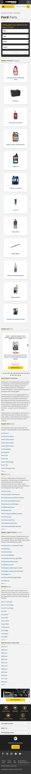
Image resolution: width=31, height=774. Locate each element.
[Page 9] (14, 373)
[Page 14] (22, 373)
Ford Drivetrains (6, 517)
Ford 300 (3, 611)
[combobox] (22, 6)
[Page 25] (20, 375)
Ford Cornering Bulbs (7, 555)
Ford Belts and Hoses (7, 507)
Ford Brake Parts (6, 510)
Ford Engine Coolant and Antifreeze (12, 571)
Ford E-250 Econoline (7, 443)
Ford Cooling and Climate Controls (11, 513)
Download (15, 747)
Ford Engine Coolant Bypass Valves (11, 568)
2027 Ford (4, 647)
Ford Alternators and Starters (10, 494)
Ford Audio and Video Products (10, 501)
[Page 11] (17, 373)
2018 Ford (4, 675)
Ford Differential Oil (7, 565)
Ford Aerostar (5, 627)
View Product (15, 368)
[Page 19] (10, 375)
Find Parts (15, 52)
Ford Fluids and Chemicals (9, 523)
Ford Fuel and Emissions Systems (11, 526)
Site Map (15, 761)
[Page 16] (25, 373)
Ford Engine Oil (5, 574)
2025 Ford (4, 653)
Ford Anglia (4, 630)
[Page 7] (11, 373)
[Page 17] (27, 373)
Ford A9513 (4, 614)
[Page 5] (8, 373)
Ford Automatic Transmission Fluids (12, 545)
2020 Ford (4, 669)
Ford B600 (4, 637)
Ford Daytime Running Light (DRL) (11, 558)
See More (15, 359)
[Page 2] (3, 373)
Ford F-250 (4, 465)
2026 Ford (4, 650)
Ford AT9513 (5, 621)
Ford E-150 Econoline (7, 439)
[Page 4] (6, 373)
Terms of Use (9, 761)
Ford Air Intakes (6, 491)
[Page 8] (13, 373)
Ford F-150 (4, 459)
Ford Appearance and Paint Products (12, 498)
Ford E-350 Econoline (7, 446)
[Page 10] (16, 373)
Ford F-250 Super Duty (8, 468)
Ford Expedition (6, 449)
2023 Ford (4, 659)
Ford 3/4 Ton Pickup (7, 608)
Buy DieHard (15, 700)
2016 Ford (4, 682)
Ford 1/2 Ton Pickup (7, 605)
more (3, 471)
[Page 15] (24, 373)
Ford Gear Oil (5, 581)
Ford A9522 (4, 618)
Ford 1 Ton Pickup (6, 602)
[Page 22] (15, 375)
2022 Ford (4, 663)
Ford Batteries (5, 549)
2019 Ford (4, 672)
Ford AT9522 (5, 624)
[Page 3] (5, 373)
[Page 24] (18, 375)
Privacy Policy (4, 761)
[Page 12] (19, 373)
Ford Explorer (5, 452)
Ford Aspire (4, 634)
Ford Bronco (5, 433)
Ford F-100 (4, 455)
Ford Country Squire (7, 436)
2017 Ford (4, 678)
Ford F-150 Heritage (7, 462)
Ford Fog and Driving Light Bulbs (11, 577)
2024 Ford (4, 656)
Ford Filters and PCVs (7, 520)
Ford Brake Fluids (6, 552)
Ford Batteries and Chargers (10, 504)
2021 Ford (4, 666)
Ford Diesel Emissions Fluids (9, 561)
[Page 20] (12, 375)
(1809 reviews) (15, 364)
